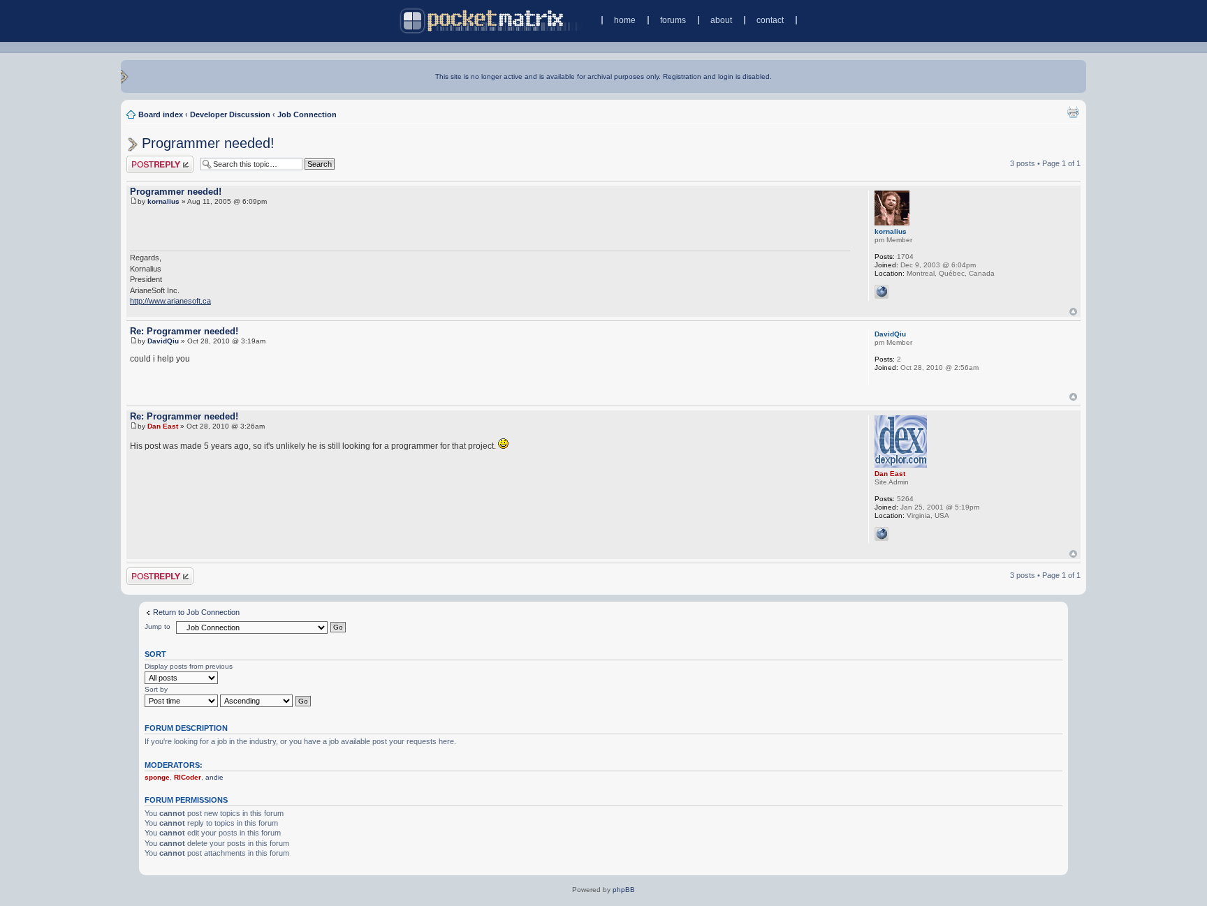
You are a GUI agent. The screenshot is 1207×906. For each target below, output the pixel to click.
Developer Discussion (230, 114)
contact (770, 20)
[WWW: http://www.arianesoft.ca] (881, 292)
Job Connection (307, 114)
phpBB (624, 889)
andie (214, 777)
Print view (1073, 111)
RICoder (187, 777)
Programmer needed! (208, 143)
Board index (160, 114)
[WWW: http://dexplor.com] (881, 534)
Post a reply (146, 160)
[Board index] (490, 20)
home (625, 20)
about (721, 20)
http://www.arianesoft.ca (170, 301)
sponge (157, 777)
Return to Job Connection (196, 612)
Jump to (157, 626)
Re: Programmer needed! (184, 331)
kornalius (163, 201)
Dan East (162, 426)
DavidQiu (163, 341)
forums (673, 20)
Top (1073, 311)
